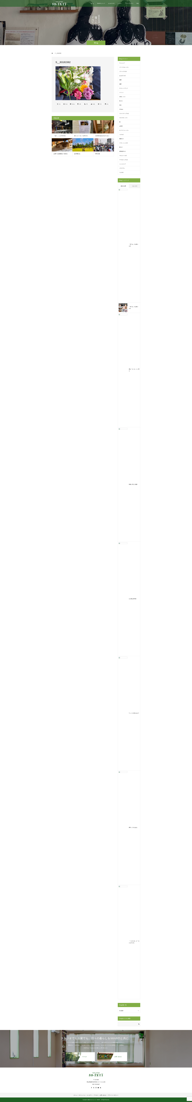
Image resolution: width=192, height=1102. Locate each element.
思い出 (120, 100)
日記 (120, 105)
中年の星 (97, 153)
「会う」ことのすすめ (60, 135)
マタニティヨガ (123, 155)
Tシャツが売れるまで (134, 713)
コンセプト (89, 1095)
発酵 (120, 84)
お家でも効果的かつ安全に (61, 153)
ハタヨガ (121, 134)
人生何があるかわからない (102, 135)
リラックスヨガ (123, 71)
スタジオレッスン (123, 117)
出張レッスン (122, 96)
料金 (138, 3)
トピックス (134, 186)
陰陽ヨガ (121, 138)
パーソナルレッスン (124, 67)
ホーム (92, 3)
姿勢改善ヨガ (122, 151)
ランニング (122, 63)
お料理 (120, 126)
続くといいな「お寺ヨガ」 (81, 135)
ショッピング (122, 164)
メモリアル (122, 168)
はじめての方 (111, 3)
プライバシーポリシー (113, 1095)
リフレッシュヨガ (123, 143)
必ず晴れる (77, 153)
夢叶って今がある (133, 827)
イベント (121, 92)
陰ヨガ (120, 147)
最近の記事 (123, 186)
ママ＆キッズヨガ (123, 159)
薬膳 (120, 79)
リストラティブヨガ (124, 113)
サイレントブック (123, 88)
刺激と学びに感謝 (133, 484)
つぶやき (121, 172)
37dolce (121, 109)
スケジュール (82, 1095)
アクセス (96, 1095)
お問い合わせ (103, 1095)
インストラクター (129, 3)
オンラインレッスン (124, 130)
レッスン (120, 3)
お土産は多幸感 (132, 598)
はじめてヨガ (122, 75)
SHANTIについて (101, 3)
